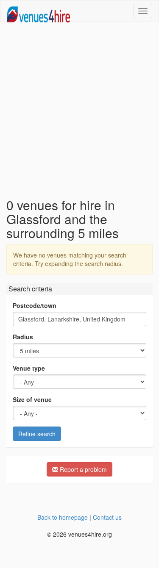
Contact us (107, 517)
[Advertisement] (79, 109)
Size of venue (32, 399)
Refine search (37, 433)
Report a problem (82, 469)
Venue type (29, 368)
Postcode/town (34, 305)
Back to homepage (62, 517)
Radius (23, 336)
